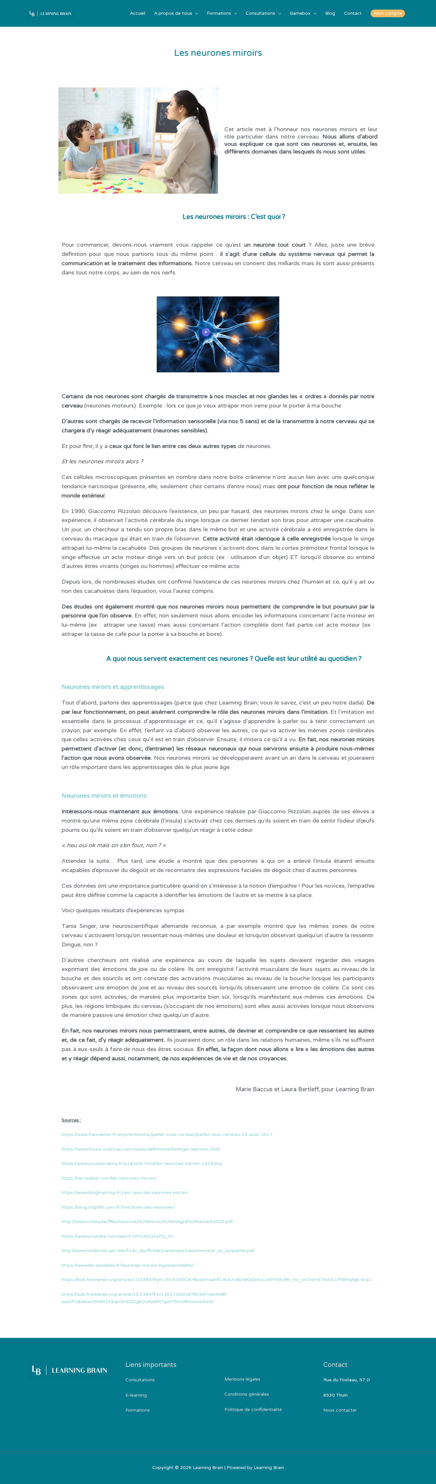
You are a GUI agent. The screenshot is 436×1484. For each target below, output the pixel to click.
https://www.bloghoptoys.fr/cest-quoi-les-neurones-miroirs (125, 1192)
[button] (388, 13)
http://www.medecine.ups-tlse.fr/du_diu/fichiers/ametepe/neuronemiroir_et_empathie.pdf (158, 1250)
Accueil (137, 13)
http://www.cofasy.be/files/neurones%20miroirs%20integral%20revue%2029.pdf (147, 1221)
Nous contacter (340, 1410)
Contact (353, 13)
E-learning (136, 1395)
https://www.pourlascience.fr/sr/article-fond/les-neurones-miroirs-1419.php (142, 1163)
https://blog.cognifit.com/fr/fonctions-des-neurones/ (118, 1207)
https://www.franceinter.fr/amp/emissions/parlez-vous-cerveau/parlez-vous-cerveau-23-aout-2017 (167, 1134)
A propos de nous (173, 13)
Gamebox (300, 13)
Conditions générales (246, 1394)
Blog (330, 13)
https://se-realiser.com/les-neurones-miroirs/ (109, 1178)
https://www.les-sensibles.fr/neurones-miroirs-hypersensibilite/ (128, 1265)
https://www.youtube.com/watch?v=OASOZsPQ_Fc (117, 1236)
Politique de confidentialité (253, 1409)
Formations (219, 13)
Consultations (260, 13)
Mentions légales (242, 1379)
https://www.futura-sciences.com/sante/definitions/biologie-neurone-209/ (141, 1149)
